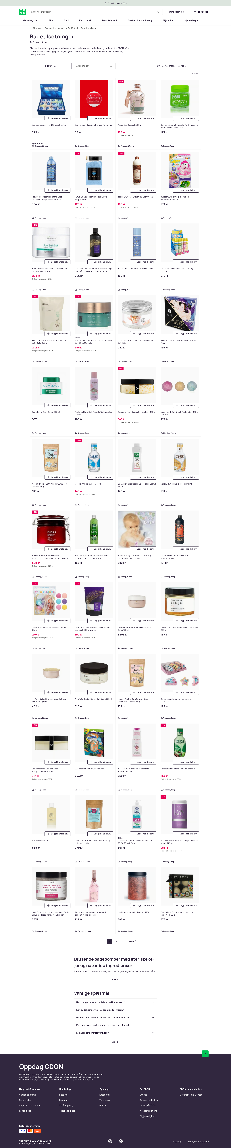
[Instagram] (110, 1141)
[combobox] (96, 12)
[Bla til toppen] (205, 1053)
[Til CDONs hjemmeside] (22, 12)
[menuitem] (30, 20)
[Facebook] (121, 1141)
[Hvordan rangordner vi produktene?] (158, 65)
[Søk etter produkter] (158, 12)
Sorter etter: (168, 65)
